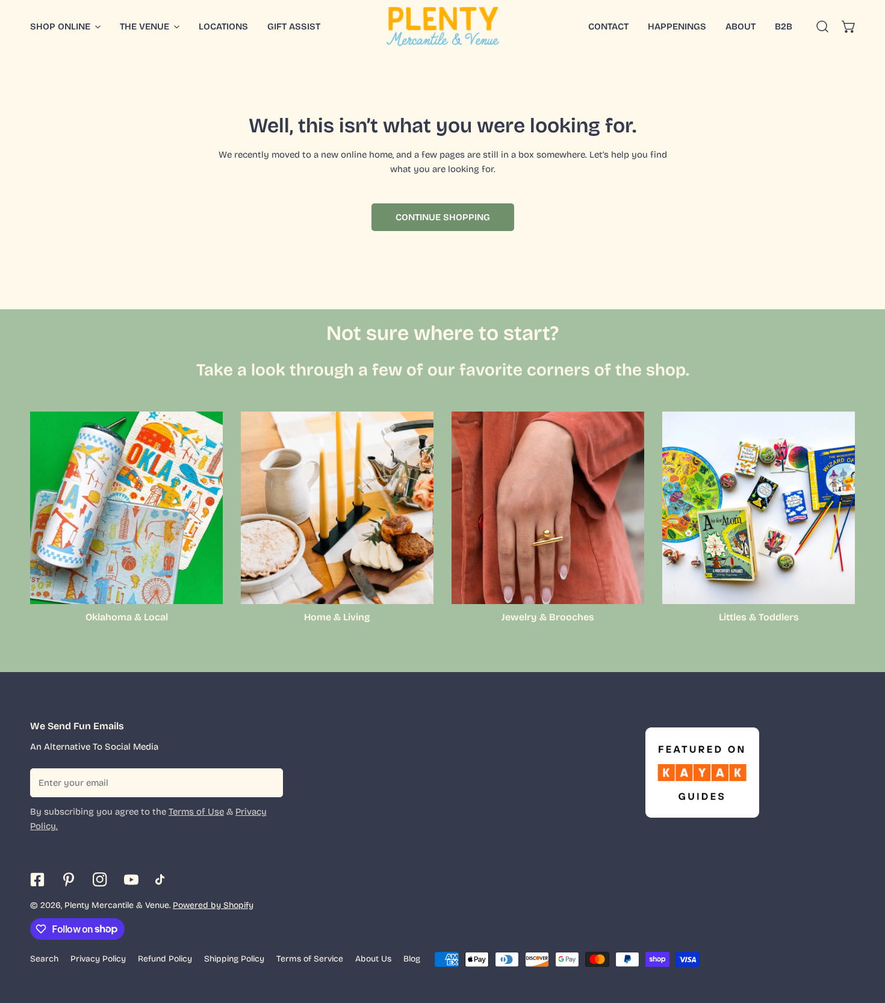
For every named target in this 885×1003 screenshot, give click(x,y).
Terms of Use (196, 811)
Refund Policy (165, 959)
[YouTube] (131, 879)
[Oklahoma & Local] (126, 508)
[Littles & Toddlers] (758, 508)
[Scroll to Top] (863, 939)
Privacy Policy (98, 959)
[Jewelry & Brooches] (548, 508)
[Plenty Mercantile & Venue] (443, 26)
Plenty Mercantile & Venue (116, 905)
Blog (411, 959)
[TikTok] (162, 879)
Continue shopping (443, 217)
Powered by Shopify (213, 905)
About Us (373, 959)
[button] (849, 26)
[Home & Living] (337, 508)
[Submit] (267, 782)
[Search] (822, 26)
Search (44, 959)
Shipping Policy (234, 959)
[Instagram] (100, 879)
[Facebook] (37, 879)
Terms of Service (309, 959)
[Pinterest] (68, 879)
